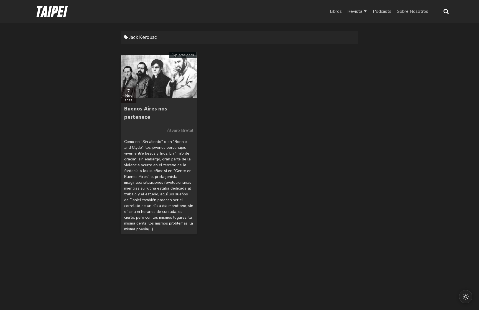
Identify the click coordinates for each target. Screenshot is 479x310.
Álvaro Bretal (180, 130)
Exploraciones (183, 55)
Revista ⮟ (357, 11)
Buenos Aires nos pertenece (145, 113)
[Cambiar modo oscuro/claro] (465, 296)
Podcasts (382, 11)
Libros (336, 11)
